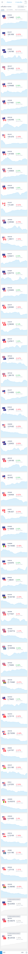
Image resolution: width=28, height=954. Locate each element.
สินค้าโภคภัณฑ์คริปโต (20, 9)
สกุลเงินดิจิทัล (10, 9)
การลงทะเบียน (18, 2)
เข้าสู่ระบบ (9, 2)
